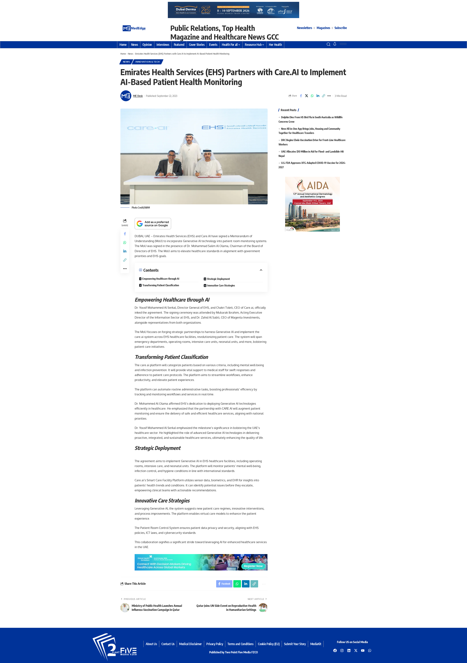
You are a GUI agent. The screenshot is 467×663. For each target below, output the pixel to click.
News (130, 53)
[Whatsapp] (369, 650)
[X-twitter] (355, 650)
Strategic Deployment (218, 278)
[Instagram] (342, 650)
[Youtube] (362, 650)
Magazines (323, 28)
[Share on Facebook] (300, 96)
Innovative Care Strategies (221, 285)
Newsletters (304, 28)
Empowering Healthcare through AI (160, 278)
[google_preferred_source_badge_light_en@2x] (153, 223)
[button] (322, 44)
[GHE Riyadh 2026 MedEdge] (233, 10)
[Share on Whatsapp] (312, 96)
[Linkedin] (349, 650)
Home (123, 53)
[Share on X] (306, 96)
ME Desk (138, 95)
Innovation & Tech (147, 61)
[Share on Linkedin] (317, 96)
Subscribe (341, 28)
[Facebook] (335, 650)
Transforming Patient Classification (160, 285)
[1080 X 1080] (312, 204)
